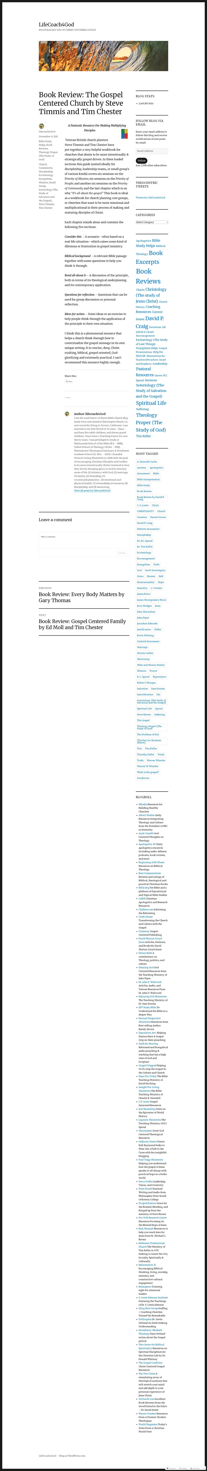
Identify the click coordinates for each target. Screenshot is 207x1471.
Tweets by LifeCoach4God (150, 197)
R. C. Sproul (143, 676)
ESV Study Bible (147, 1007)
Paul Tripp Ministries (151, 1159)
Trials (161, 754)
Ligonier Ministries (150, 1119)
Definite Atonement (148, 529)
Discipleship (46, 171)
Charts (140, 289)
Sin (158, 694)
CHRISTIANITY (145, 511)
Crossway (144, 931)
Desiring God (146, 967)
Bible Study (143, 485)
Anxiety (141, 467)
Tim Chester (46, 208)
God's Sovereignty (155, 570)
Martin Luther (145, 653)
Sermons (151, 380)
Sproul (159, 708)
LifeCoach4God (56, 25)
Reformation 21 (147, 1265)
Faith (156, 564)
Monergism (145, 1130)
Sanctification (145, 694)
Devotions (155, 327)
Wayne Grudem (147, 1413)
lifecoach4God (47, 131)
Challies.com (146, 909)
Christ (155, 505)
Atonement (143, 473)
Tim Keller (143, 436)
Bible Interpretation (148, 479)
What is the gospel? (148, 772)
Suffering (142, 409)
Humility (142, 588)
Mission (43, 182)
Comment (121, 553)
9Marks (143, 804)
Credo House (146, 916)
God (139, 570)
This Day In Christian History (149, 741)
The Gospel (143, 720)
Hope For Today (148, 1076)
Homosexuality (146, 582)
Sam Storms (158, 688)
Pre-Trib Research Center (153, 1217)
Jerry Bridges (144, 606)
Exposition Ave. (147, 1032)
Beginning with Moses (151, 862)
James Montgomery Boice (151, 600)
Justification (144, 629)
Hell (161, 576)
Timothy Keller (145, 754)
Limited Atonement (148, 641)
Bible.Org (144, 887)
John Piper (143, 617)
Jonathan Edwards (147, 623)
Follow (142, 160)
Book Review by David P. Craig (150, 498)
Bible (156, 473)
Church (43, 164)
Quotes (158, 375)
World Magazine (148, 1424)
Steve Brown (144, 714)
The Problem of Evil (148, 734)
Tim (139, 748)
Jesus (158, 606)
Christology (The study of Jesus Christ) (151, 295)
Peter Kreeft (145, 1188)
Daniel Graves (158, 517)
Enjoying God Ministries (153, 996)
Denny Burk (145, 953)
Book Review (144, 491)
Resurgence (145, 1286)
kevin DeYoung (145, 635)
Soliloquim (145, 1319)
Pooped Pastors (147, 1203)
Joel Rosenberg (147, 1109)
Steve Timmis (46, 204)
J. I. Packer (156, 588)
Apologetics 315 (147, 844)
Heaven (151, 576)
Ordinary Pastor (148, 1141)
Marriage (142, 647)
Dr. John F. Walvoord (150, 982)
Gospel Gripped (147, 1065)
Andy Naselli (146, 833)
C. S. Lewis (142, 505)
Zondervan (143, 778)
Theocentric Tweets (147, 184)
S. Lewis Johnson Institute (153, 1297)
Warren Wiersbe (156, 760)
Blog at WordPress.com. (72, 1455)
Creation (142, 517)
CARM (142, 898)
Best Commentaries (150, 873)
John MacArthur (146, 611)
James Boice (143, 594)
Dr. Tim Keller (145, 546)
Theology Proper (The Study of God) (48, 156)
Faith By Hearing (148, 1043)
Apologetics (143, 240)
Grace (140, 576)
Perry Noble (145, 1181)
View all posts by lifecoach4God (92, 490)
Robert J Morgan (146, 682)
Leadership (160, 363)
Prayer (153, 670)
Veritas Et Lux (146, 1399)
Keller (157, 629)
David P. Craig (144, 523)
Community (45, 168)
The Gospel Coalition (150, 1362)
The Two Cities (147, 1373)
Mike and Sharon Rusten (151, 665)
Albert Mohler (147, 815)
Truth (140, 760)
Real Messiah (146, 1228)
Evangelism (45, 178)
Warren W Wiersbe (147, 766)
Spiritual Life (151, 403)
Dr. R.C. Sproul (145, 541)
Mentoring (143, 659)
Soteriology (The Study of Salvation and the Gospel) (151, 391)
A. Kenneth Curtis (147, 461)
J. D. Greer (144, 1101)
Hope (161, 582)
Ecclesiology (46, 175)
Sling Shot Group (148, 1308)
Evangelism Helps (147, 348)
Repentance (159, 676)
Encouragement (145, 335)
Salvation (142, 688)
